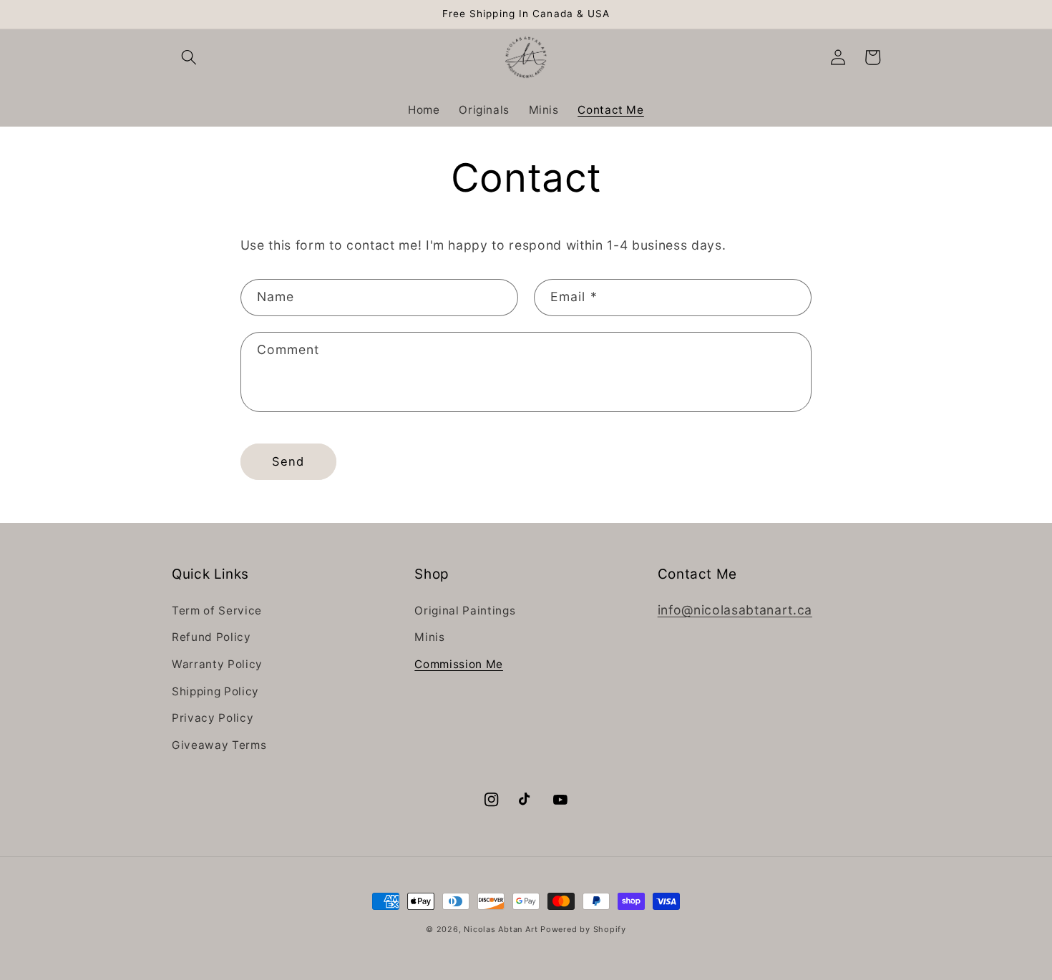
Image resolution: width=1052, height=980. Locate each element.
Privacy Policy (212, 718)
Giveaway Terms (219, 745)
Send (288, 461)
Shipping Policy (215, 691)
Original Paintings (464, 610)
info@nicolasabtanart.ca (735, 609)
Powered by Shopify (583, 929)
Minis (429, 637)
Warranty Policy (217, 664)
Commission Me (458, 664)
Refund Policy (211, 637)
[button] (189, 57)
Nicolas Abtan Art (502, 929)
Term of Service (217, 610)
